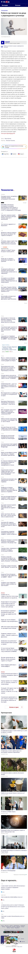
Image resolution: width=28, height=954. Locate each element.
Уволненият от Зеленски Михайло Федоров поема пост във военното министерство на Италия (8, 320)
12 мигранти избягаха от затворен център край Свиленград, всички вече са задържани (9, 271)
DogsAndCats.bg (16, 925)
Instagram (22, 154)
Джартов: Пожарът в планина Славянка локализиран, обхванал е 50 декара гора (9, 541)
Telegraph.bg (17, 927)
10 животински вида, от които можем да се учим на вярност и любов (14, 731)
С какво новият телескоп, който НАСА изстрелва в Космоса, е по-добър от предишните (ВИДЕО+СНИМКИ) (13, 887)
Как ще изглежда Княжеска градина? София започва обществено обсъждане (8, 498)
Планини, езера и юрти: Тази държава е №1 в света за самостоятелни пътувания (9, 242)
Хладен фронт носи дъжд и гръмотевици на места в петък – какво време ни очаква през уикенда (8, 604)
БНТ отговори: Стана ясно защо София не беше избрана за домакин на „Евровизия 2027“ (8, 412)
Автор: (2, 138)
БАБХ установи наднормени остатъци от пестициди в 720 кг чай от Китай (9, 420)
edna (3, 900)
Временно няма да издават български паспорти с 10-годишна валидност (8, 234)
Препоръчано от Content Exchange (20, 874)
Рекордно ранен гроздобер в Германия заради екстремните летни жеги (9, 198)
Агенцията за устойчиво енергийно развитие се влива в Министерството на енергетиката (9, 280)
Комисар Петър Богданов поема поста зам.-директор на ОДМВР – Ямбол (9, 576)
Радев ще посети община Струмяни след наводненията (9, 620)
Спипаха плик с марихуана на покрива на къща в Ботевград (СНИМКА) (9, 550)
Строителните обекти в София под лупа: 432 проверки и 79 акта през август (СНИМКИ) (8, 472)
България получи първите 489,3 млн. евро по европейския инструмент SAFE (8, 507)
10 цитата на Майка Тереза (8, 811)
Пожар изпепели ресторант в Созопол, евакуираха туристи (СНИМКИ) (9, 675)
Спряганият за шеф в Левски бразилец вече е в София (12, 917)
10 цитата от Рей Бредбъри (8, 870)
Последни (5, 5)
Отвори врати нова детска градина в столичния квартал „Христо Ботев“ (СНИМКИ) (9, 377)
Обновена (3, 592)
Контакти (22, 938)
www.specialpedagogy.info (8, 133)
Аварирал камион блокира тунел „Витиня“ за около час (9, 566)
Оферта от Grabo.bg (4, 344)
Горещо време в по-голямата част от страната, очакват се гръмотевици (9, 682)
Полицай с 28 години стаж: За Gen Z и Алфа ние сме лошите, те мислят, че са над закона (9, 690)
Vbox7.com (7, 925)
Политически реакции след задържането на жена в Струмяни (9, 480)
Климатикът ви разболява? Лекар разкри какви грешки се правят (9, 642)
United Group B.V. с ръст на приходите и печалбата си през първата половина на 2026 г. (9, 386)
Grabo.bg (13, 926)
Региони (17, 5)
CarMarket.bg (22, 925)
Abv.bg (2, 925)
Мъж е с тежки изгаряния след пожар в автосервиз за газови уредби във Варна (9, 359)
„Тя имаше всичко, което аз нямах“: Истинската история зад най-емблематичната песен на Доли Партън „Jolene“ (13, 906)
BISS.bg (3, 926)
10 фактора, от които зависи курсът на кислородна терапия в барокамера (11, 751)
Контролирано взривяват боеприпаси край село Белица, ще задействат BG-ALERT (8, 613)
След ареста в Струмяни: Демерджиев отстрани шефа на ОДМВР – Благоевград (9, 337)
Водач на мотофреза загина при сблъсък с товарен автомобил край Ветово (9, 454)
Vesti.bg (8, 927)
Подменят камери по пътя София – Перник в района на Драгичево (9, 635)
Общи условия (19, 946)
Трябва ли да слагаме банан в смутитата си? (13, 793)
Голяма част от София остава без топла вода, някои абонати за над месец (9, 596)
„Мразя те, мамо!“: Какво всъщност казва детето (8, 251)
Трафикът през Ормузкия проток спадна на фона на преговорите (8, 584)
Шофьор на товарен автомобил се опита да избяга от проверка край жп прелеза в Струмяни (9, 489)
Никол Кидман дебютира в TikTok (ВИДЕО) (8, 665)
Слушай (7, 42)
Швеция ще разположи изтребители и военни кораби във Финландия (8, 437)
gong (3, 920)
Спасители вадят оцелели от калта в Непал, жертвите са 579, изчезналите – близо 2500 (9, 329)
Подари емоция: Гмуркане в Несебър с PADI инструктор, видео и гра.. (9, 349)
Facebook (14, 154)
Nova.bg (12, 927)
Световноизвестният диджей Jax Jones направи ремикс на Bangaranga (9, 445)
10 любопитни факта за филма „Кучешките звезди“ (12, 773)
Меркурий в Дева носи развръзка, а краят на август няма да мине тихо (13, 831)
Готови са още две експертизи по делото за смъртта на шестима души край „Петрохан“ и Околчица (9, 559)
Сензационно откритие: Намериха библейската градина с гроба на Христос (9, 533)
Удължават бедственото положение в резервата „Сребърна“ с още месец (8, 403)
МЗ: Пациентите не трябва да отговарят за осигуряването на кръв (9, 394)
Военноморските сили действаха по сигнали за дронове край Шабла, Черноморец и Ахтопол (8, 368)
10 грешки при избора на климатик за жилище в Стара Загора (14, 851)
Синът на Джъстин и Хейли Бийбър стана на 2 (11, 897)
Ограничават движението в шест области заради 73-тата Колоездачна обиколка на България (9, 699)
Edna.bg (22, 926)
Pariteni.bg (18, 926)
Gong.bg (11, 925)
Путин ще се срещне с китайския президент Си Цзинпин (8, 260)
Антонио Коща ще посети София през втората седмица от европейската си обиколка (9, 428)
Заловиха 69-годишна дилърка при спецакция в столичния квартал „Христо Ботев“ (9, 524)
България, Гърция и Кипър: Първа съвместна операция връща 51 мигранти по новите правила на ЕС (9, 289)
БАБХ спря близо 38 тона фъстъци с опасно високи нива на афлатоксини (8, 515)
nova (3, 892)
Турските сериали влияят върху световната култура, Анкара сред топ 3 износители (8, 217)
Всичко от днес (14, 707)
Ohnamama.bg (8, 926)
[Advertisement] (14, 172)
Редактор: (3, 140)
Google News (6, 154)
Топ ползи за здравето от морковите (8, 224)
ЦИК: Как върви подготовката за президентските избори (9, 627)
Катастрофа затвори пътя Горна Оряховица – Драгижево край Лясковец (8, 298)
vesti (3, 911)
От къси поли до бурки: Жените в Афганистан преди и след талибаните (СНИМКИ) (9, 649)
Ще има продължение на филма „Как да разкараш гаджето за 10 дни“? (8, 659)
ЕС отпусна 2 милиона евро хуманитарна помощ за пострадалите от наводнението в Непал (9, 463)
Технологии (7, 190)
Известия (23, 941)
